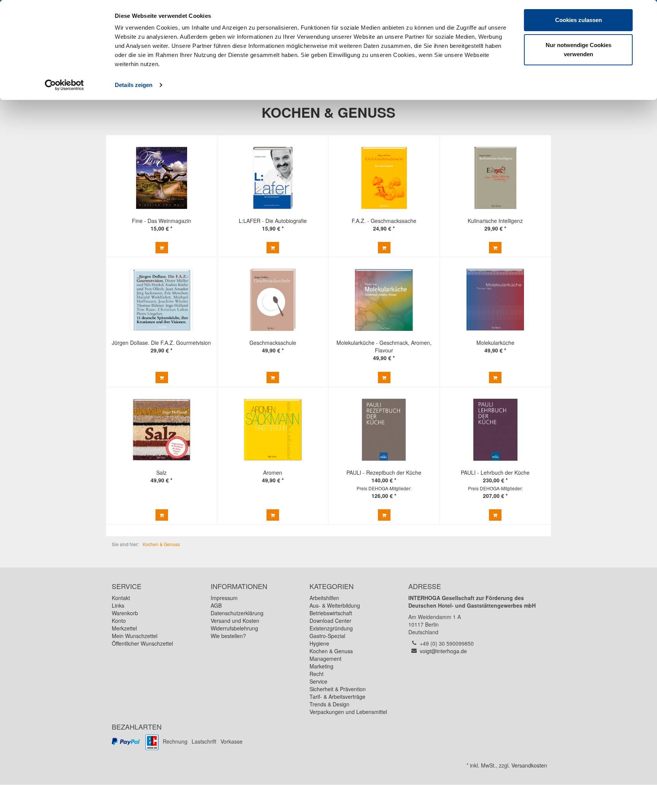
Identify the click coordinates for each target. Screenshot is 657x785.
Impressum (224, 598)
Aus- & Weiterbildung (334, 605)
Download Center (330, 620)
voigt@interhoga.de (443, 651)
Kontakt (121, 598)
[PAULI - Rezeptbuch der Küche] (384, 430)
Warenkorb (125, 613)
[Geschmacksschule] (272, 300)
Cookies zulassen (578, 20)
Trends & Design (329, 704)
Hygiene (319, 643)
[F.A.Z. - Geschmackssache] (384, 178)
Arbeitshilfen (324, 598)
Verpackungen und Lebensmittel (348, 712)
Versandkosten (529, 765)
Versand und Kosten (235, 620)
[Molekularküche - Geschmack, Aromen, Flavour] (384, 300)
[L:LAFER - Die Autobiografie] (272, 178)
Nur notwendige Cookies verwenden (578, 49)
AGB (216, 605)
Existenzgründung (331, 628)
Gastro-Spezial (327, 636)
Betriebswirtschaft (330, 613)
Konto (119, 620)
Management (325, 658)
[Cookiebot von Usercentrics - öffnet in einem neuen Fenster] (64, 85)
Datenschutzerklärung (237, 613)
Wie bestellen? (228, 636)
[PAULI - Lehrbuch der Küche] (495, 430)
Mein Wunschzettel (134, 636)
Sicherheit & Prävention (337, 689)
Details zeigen (133, 85)
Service (318, 681)
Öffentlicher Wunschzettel (142, 643)
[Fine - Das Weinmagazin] (161, 178)
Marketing (321, 666)
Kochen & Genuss (331, 651)
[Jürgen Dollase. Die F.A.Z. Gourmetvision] (161, 300)
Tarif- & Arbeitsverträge (337, 696)
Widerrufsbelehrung (234, 628)
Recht (316, 674)
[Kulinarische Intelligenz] (495, 178)
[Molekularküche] (495, 300)
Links (118, 605)
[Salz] (161, 430)
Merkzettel (124, 628)
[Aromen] (272, 430)
